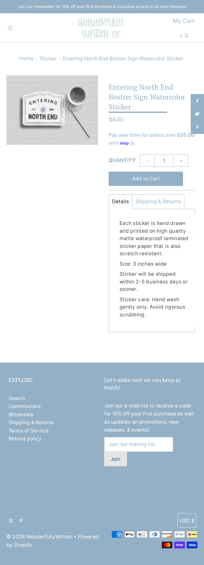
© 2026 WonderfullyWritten (39, 537)
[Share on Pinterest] (197, 127)
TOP (195, 559)
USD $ (186, 521)
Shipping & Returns (158, 201)
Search (16, 398)
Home (26, 59)
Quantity (122, 160)
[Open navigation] (20, 27)
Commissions (24, 406)
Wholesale (20, 414)
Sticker (48, 59)
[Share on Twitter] (197, 114)
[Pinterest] (20, 521)
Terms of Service (28, 431)
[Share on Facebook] (197, 100)
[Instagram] (11, 521)
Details (120, 201)
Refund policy (24, 439)
